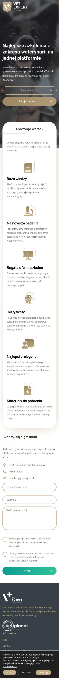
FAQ (4, 640)
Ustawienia (26, 672)
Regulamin (24, 539)
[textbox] (27, 500)
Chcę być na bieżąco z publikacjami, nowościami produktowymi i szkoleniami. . (31, 557)
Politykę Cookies (37, 539)
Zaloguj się (27, 90)
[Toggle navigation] (51, 7)
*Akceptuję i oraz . (29, 542)
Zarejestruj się (27, 101)
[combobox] (29, 499)
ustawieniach (10, 666)
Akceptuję (43, 672)
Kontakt (6, 645)
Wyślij (27, 570)
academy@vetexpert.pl (22, 478)
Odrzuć (9, 672)
